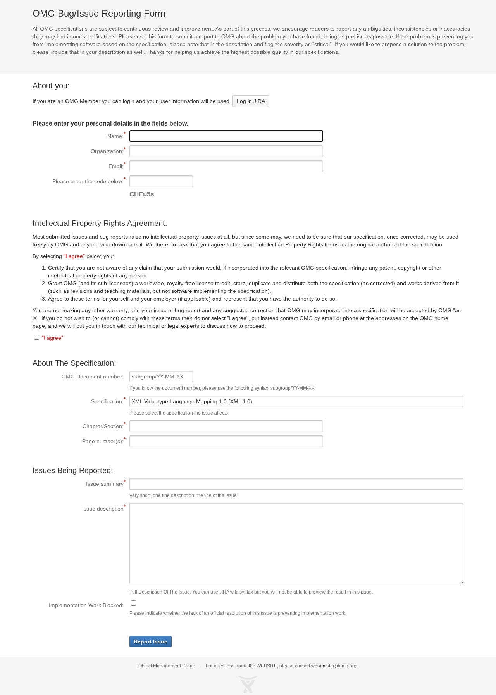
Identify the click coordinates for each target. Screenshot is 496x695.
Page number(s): (78, 441)
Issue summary (78, 484)
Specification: (78, 401)
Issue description (78, 509)
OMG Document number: (93, 376)
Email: (78, 166)
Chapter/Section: (78, 426)
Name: (78, 136)
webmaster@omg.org (333, 666)
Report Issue (150, 641)
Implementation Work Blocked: (86, 605)
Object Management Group (166, 666)
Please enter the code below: (78, 181)
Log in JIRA (251, 101)
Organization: (78, 151)
